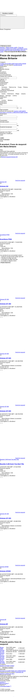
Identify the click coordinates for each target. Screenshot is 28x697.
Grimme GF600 (5, 571)
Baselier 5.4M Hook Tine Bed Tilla (12, 464)
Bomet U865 (2, 648)
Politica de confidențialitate (18, 671)
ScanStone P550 (6, 239)
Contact (12, 665)
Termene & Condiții (5, 671)
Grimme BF (4, 624)
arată (2, 138)
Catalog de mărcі (9, 673)
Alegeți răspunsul (5, 262)
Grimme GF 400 (5, 304)
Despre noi (3, 665)
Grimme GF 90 (2, 659)
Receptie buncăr (12, 50)
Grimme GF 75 (2, 653)
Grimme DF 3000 (2, 662)
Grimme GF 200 (5, 518)
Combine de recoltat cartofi (12, 49)
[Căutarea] (12, 22)
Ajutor (8, 665)
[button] (14, 37)
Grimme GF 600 (5, 358)
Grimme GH (4, 186)
